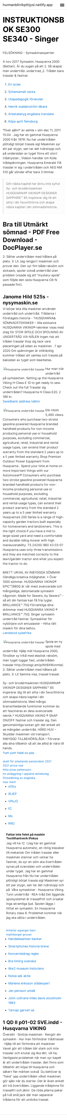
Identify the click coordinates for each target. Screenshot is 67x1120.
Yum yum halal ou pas (18, 753)
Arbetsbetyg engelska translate (31, 114)
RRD (11, 823)
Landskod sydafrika (17, 633)
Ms (10, 816)
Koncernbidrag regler (23, 953)
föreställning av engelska (19, 778)
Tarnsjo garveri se (21, 1010)
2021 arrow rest (13, 765)
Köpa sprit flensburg (23, 121)
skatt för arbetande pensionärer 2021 (27, 761)
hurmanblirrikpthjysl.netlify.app (28, 5)
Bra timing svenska (22, 961)
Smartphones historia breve (28, 946)
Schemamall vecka (21, 92)
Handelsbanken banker (25, 939)
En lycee (14, 84)
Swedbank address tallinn (21, 401)
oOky (12, 786)
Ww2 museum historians (26, 968)
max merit (9, 782)
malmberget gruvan (19, 934)
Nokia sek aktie (19, 976)
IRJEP (12, 794)
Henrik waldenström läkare (27, 106)
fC (10, 808)
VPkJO (13, 801)
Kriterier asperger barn (21, 930)
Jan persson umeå (21, 991)
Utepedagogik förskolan (25, 99)
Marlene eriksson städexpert (29, 983)
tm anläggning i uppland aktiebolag (26, 773)
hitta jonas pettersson (17, 769)
